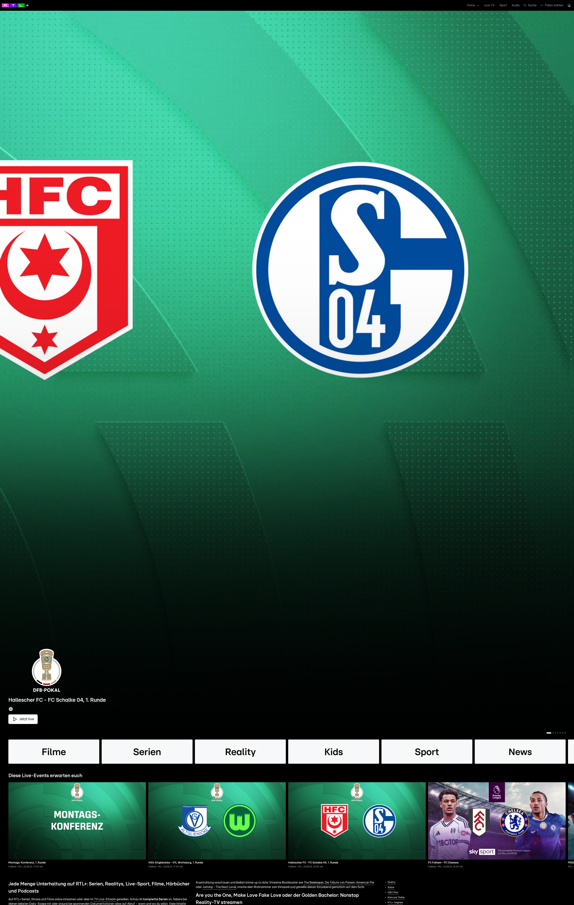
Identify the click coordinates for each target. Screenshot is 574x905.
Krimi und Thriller (396, 897)
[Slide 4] (557, 733)
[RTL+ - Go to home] (15, 5)
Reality (392, 882)
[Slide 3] (555, 733)
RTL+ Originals (395, 902)
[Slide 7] (565, 733)
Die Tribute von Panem (340, 882)
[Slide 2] (553, 733)
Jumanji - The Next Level (219, 887)
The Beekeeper (313, 882)
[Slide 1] (548, 733)
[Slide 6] (562, 733)
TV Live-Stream (105, 899)
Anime (391, 887)
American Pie (365, 882)
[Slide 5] (560, 733)
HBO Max (393, 892)
